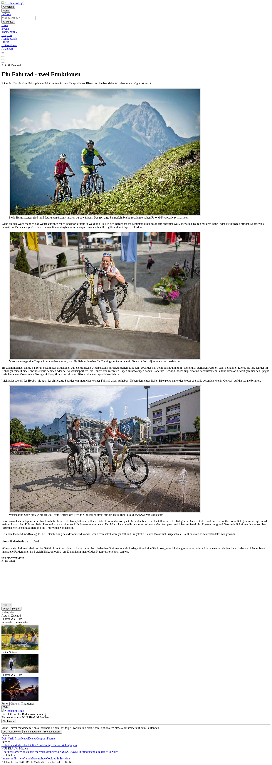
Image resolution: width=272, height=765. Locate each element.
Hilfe (4, 745)
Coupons (41, 738)
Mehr (5, 707)
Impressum (7, 758)
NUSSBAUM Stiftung (74, 751)
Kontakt (12, 745)
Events (32, 738)
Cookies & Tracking (58, 758)
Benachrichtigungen (65, 745)
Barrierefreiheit (23, 758)
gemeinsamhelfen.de (49, 751)
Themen (51, 738)
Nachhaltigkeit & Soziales (103, 751)
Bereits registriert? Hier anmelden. (42, 731)
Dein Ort (6, 738)
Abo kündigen (44, 745)
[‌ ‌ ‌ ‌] (136, 569)
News (24, 738)
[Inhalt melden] (2, 62)
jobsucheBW (29, 751)
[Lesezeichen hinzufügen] (2, 59)
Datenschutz (39, 758)
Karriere (17, 751)
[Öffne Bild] (105, 152)
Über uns (6, 751)
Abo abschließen (26, 745)
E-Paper (16, 738)
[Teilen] (2, 56)
